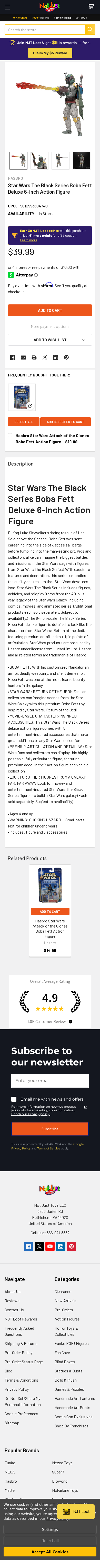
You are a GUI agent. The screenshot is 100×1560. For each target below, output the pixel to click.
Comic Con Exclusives (74, 1416)
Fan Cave (62, 1352)
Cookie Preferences (21, 1413)
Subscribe (50, 1128)
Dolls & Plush (66, 1380)
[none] (50, 107)
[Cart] (92, 6)
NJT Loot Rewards (21, 1318)
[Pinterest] (66, 357)
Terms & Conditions (21, 1380)
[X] (44, 357)
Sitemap (12, 1422)
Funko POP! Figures (72, 1343)
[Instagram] (60, 1246)
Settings (50, 1529)
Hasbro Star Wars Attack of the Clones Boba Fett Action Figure (50, 928)
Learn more (28, 240)
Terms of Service (48, 1148)
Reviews (12, 1300)
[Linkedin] (55, 357)
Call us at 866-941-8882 (50, 1232)
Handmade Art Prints (72, 1407)
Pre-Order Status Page (24, 1361)
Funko (10, 1462)
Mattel (10, 1490)
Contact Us (14, 1309)
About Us (13, 1291)
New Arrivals (65, 1300)
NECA (10, 1471)
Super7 (58, 1471)
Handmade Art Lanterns (75, 1398)
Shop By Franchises (71, 1425)
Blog (8, 1370)
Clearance (63, 1291)
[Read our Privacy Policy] (86, 1107)
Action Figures (67, 1318)
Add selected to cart (65, 422)
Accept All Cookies (50, 1552)
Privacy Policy (17, 1389)
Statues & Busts (69, 1370)
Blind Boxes (65, 1361)
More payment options (50, 326)
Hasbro (11, 1481)
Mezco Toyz (62, 1462)
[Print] (34, 357)
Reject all (50, 1540)
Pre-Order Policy (18, 1352)
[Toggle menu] (7, 7)
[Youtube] (50, 1246)
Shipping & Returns (21, 1343)
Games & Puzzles (69, 1389)
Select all (23, 422)
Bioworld (59, 1481)
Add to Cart (50, 911)
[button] (50, 340)
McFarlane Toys (65, 1490)
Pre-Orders (64, 1309)
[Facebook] (12, 357)
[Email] (23, 357)
